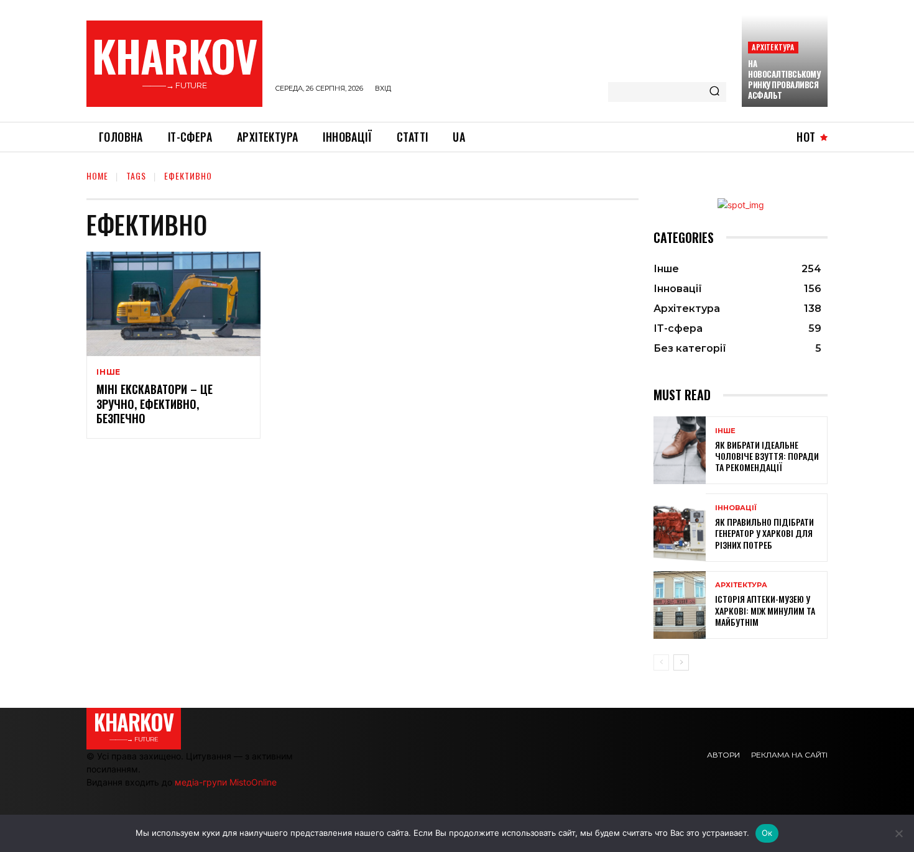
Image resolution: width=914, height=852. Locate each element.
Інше (108, 372)
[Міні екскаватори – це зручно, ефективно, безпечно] (173, 304)
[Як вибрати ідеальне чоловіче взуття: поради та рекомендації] (679, 450)
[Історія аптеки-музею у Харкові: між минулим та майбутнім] (679, 605)
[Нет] (898, 833)
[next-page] (681, 662)
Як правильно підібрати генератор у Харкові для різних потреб (764, 533)
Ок (767, 833)
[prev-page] (661, 662)
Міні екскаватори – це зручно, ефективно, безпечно (154, 403)
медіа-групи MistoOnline (226, 782)
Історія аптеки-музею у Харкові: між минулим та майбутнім (765, 610)
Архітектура (773, 47)
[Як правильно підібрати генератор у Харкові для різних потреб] (679, 527)
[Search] (714, 92)
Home (97, 175)
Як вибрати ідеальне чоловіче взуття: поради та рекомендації (767, 456)
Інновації (736, 508)
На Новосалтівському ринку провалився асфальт (784, 79)
